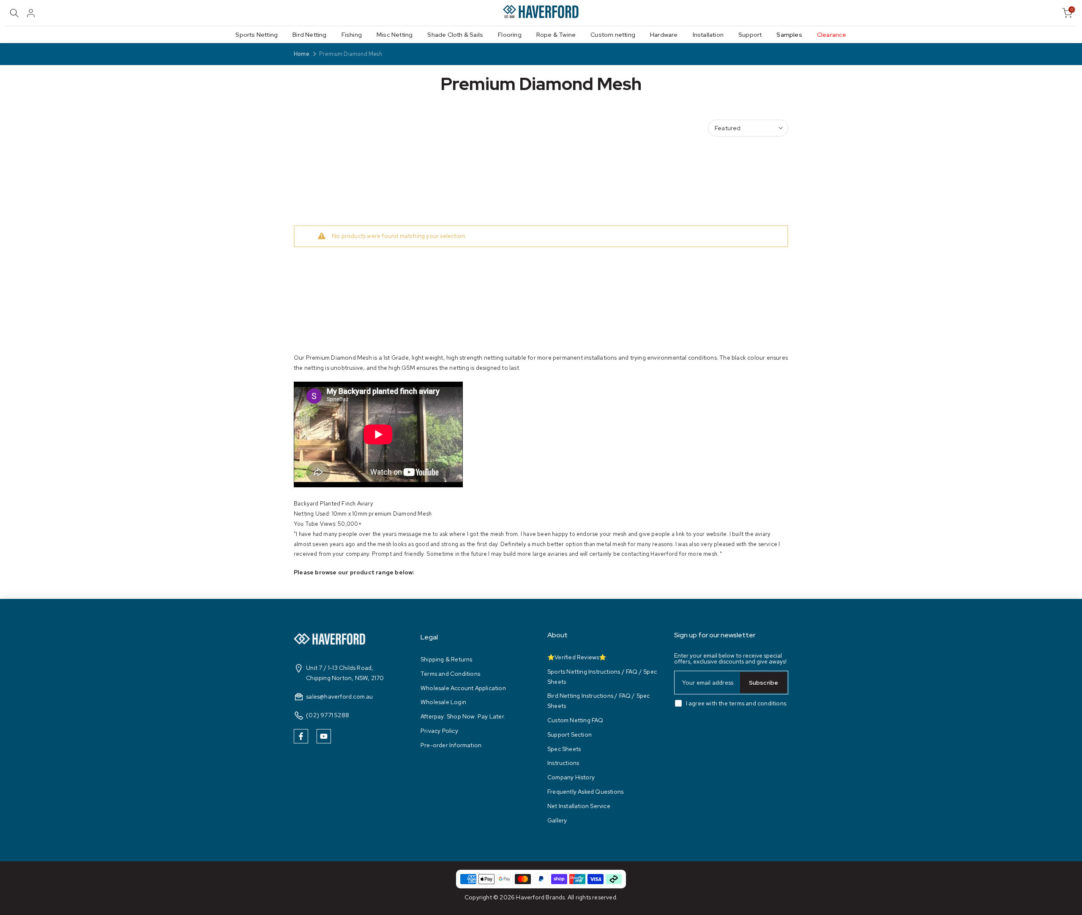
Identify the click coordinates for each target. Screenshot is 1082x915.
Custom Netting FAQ (575, 720)
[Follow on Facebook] (301, 736)
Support (750, 34)
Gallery (557, 820)
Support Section (569, 734)
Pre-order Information (451, 745)
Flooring (510, 34)
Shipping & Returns (447, 659)
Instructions (563, 763)
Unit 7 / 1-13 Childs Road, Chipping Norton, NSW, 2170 (345, 673)
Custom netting (612, 34)
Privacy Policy (439, 731)
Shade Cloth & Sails (455, 34)
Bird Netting (309, 34)
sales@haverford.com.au (339, 696)
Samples (789, 34)
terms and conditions (757, 703)
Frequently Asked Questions (585, 791)
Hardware (664, 34)
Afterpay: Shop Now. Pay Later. (463, 716)
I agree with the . (737, 703)
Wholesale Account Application (463, 688)
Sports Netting (256, 34)
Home (301, 54)
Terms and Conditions (450, 673)
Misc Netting (395, 34)
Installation (708, 34)
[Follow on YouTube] (324, 736)
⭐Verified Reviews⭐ (577, 657)
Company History (571, 777)
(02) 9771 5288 (327, 715)
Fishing (352, 34)
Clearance (832, 34)
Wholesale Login (443, 702)
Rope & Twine (556, 34)
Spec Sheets (564, 749)
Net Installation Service (578, 806)
